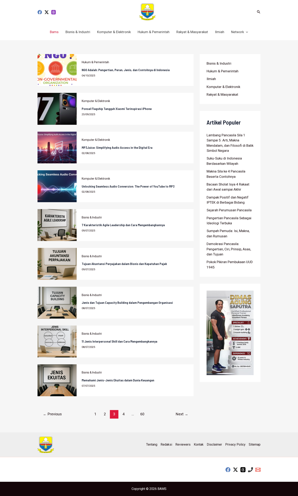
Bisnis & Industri (77, 32)
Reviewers (183, 444)
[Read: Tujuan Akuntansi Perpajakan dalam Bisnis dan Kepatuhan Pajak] (57, 264)
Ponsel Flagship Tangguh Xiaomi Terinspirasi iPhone (117, 109)
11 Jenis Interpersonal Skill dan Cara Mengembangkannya (119, 341)
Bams (54, 32)
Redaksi (166, 444)
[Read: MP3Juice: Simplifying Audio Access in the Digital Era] (57, 147)
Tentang (151, 444)
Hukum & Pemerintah (153, 32)
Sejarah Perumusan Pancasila (229, 210)
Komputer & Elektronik (114, 32)
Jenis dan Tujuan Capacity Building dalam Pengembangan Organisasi (127, 302)
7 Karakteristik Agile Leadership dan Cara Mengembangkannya (123, 225)
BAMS (162, 489)
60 (142, 414)
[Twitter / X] (46, 12)
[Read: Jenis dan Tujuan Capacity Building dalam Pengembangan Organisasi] (57, 302)
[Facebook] (40, 12)
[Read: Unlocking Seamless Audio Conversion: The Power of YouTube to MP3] (57, 186)
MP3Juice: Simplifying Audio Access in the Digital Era (117, 147)
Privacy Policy (235, 444)
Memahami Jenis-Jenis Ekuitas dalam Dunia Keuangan (118, 380)
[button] (258, 11)
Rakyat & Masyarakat (192, 32)
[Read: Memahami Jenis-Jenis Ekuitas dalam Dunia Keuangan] (57, 380)
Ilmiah (219, 32)
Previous (52, 414)
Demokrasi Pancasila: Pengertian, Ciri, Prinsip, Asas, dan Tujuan (229, 249)
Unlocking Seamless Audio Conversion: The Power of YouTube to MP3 (128, 186)
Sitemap (254, 444)
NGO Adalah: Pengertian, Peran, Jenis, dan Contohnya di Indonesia (126, 70)
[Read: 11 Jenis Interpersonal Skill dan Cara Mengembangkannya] (57, 341)
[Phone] (250, 469)
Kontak (199, 444)
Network (237, 32)
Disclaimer (214, 444)
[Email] (257, 469)
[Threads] (53, 12)
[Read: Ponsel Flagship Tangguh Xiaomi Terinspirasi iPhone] (57, 108)
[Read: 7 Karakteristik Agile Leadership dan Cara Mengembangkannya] (57, 225)
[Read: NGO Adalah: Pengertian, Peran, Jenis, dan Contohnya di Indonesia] (57, 70)
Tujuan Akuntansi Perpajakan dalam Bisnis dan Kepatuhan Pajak (124, 264)
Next (182, 414)
